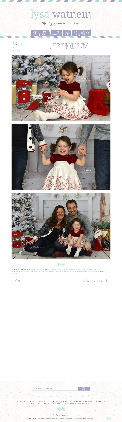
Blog (67, 33)
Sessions (56, 34)
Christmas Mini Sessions (34, 269)
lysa (61, 13)
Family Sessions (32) (86, 401)
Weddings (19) (81, 403)
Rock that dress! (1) (62, 403)
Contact (85, 34)
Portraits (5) (53, 403)
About (45, 33)
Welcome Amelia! (96, 281)
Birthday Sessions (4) (22, 401)
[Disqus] (61, 309)
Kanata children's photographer (73, 271)
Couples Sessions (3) (65, 401)
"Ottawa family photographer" (58, 269)
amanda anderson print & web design (83, 418)
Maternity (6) (101, 401)
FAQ (75, 33)
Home (35, 33)
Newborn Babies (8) (36, 403)
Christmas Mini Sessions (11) (52, 401)
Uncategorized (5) (72, 403)
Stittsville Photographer (91, 271)
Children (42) (41, 401)
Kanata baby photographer (55, 271)
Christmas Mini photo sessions (21, 271)
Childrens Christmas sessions (78, 269)
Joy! (16, 281)
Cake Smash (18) (32, 401)
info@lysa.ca (65, 415)
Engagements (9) (76, 401)
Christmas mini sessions (38, 271)
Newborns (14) (45, 403)
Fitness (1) (94, 401)
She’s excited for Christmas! (69, 47)
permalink (15, 273)
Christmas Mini (91, 269)
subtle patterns (60, 418)
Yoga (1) (88, 403)
